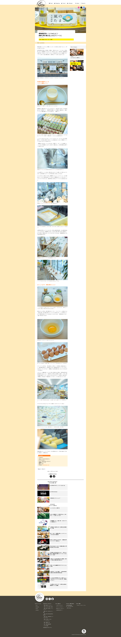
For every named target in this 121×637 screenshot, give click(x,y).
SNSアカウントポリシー (60, 608)
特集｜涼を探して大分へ (48, 619)
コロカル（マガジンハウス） (81, 605)
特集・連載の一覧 (47, 622)
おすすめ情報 (46, 625)
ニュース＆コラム (41, 31)
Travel (37, 608)
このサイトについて (59, 605)
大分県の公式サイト (59, 610)
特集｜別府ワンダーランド (48, 605)
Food (36, 605)
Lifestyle (37, 610)
